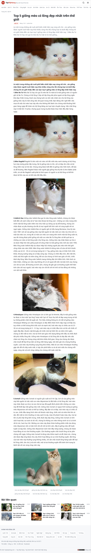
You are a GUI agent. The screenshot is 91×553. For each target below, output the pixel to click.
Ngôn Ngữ (39, 533)
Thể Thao (79, 7)
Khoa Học (72, 7)
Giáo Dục (42, 7)
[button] (83, 2)
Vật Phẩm (57, 533)
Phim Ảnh (15, 7)
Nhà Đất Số (40, 537)
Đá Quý (65, 533)
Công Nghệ (23, 7)
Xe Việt (60, 537)
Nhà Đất (53, 7)
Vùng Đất (5, 537)
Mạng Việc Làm (50, 537)
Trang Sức (73, 533)
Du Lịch (30, 7)
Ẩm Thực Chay (30, 537)
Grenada (13, 533)
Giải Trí (10, 7)
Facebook (27, 544)
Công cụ (10, 544)
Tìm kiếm (4, 544)
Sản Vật (20, 537)
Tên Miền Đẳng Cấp (70, 537)
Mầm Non (22, 533)
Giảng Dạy (48, 533)
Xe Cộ (47, 7)
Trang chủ (4, 11)
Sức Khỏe (35, 7)
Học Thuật (31, 533)
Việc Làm (66, 7)
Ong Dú (13, 537)
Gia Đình (3, 7)
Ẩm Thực (59, 7)
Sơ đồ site (20, 544)
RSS (15, 544)
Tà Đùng (81, 533)
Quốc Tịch (5, 533)
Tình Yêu (85, 7)
